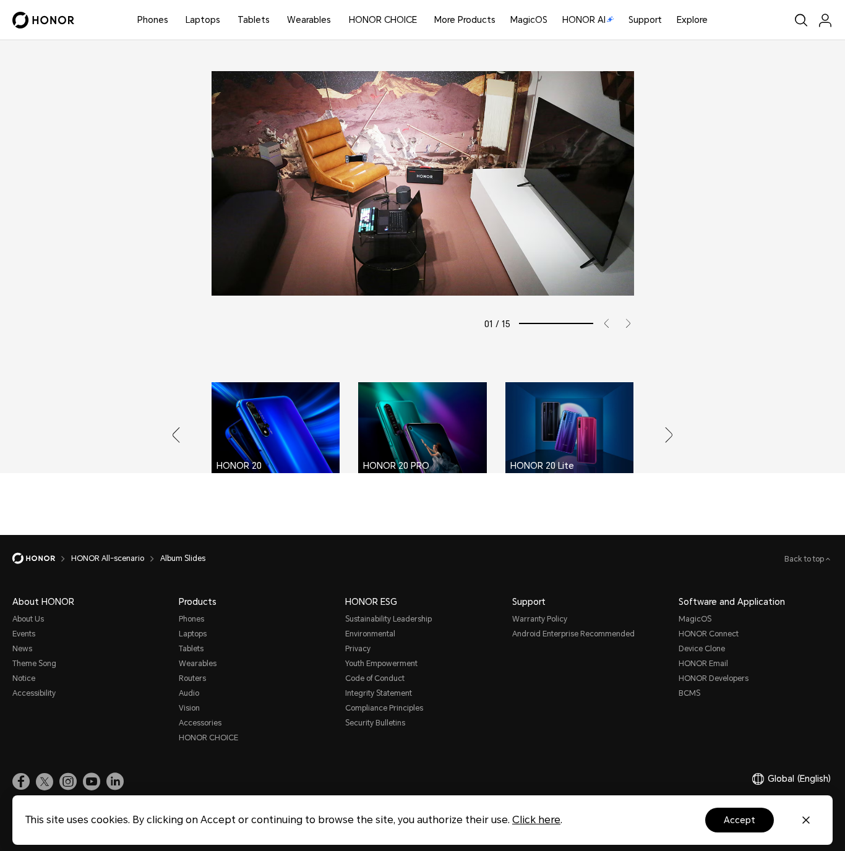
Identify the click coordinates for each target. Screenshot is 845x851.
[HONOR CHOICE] (422, 20)
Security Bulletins (375, 723)
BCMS (689, 693)
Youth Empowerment (381, 663)
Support (645, 20)
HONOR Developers (713, 678)
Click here (536, 820)
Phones (152, 20)
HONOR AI (584, 20)
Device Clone (702, 648)
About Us (28, 619)
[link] (21, 781)
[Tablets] (275, 20)
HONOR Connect (709, 634)
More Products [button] (464, 20)
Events (23, 634)
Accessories (200, 723)
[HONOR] (41, 558)
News (22, 648)
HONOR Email (703, 663)
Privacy (358, 648)
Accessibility (34, 693)
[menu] (825, 20)
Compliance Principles (384, 708)
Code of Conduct (375, 678)
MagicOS (528, 20)
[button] (602, 323)
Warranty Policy (539, 619)
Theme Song (34, 663)
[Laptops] (225, 20)
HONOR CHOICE (383, 20)
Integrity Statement (378, 693)
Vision (189, 708)
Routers (192, 678)
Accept (739, 820)
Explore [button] (692, 20)
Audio (189, 693)
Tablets (254, 20)
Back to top (805, 559)
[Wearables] (336, 20)
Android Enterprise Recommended (573, 634)
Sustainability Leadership (388, 619)
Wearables (309, 20)
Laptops (203, 20)
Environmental (370, 634)
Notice (23, 678)
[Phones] (173, 20)
